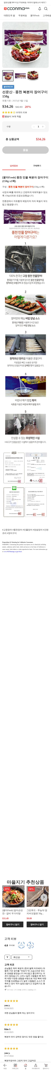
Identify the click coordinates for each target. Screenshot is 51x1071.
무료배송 (22, 15)
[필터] (7, 957)
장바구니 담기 (12, 924)
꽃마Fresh (34, 15)
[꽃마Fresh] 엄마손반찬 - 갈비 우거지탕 (12, 912)
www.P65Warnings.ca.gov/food (13, 551)
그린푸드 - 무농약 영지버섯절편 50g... (37, 912)
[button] (8, 112)
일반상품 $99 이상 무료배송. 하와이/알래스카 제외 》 (25, 2)
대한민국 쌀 (9, 15)
